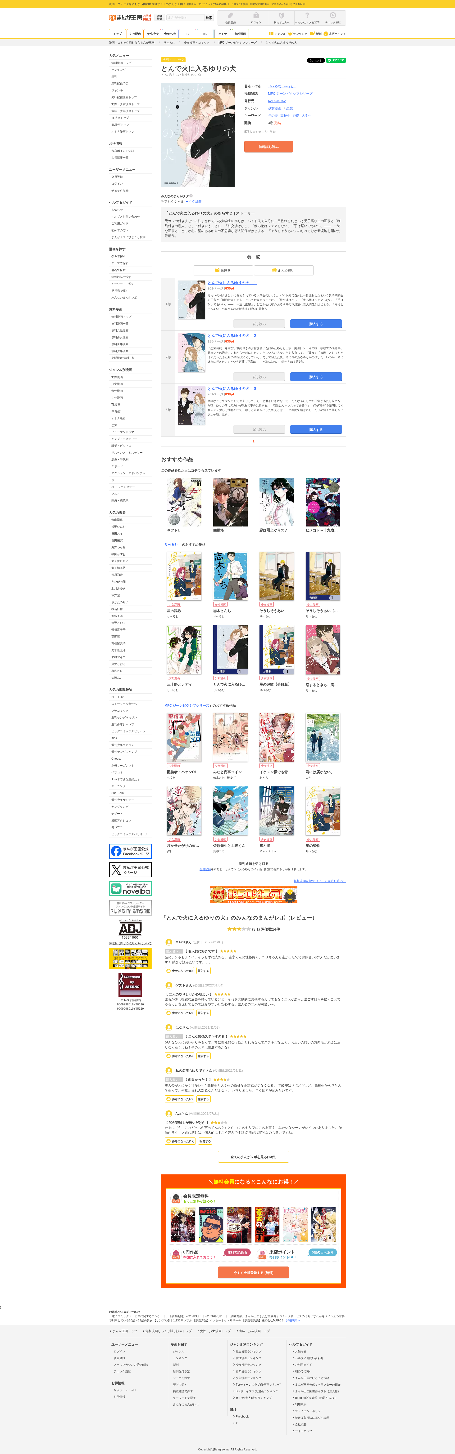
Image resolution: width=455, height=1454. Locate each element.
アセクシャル (174, 201)
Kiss (114, 738)
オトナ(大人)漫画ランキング (254, 1398)
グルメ (115, 493)
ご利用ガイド (119, 223)
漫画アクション (121, 820)
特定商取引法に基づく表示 (312, 1417)
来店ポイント (337, 34)
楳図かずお (118, 554)
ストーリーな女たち (124, 703)
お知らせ (117, 209)
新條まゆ (117, 616)
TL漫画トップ (120, 118)
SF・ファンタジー (123, 487)
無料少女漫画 (119, 337)
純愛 (296, 115)
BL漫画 (116, 411)
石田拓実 (117, 540)
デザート (117, 813)
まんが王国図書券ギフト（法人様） (318, 1391)
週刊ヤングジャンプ (124, 752)
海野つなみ (118, 547)
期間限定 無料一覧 (123, 358)
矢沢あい (117, 677)
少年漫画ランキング (248, 1378)
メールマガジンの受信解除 (131, 1364)
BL (205, 34)
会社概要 (300, 1424)
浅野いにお (118, 526)
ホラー (115, 480)
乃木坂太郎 (118, 650)
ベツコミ (117, 772)
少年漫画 (117, 397)
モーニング (118, 786)
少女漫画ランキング (248, 1364)
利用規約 (300, 1404)
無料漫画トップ (121, 63)
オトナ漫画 (118, 418)
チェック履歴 (119, 190)
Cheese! (116, 758)
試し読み (259, 324)
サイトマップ (303, 1431)
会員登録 (117, 176)
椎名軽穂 (117, 609)
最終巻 (226, 270)
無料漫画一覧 (119, 323)
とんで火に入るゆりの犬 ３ (232, 389)
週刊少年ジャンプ (122, 724)
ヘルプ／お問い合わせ (125, 216)
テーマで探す (119, 263)
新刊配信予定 (119, 83)
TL (187, 34)
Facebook (242, 1416)
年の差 (273, 115)
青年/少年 (170, 34)
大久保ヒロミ (119, 561)
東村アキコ (118, 657)
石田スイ (117, 533)
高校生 (285, 115)
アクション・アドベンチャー (129, 473)
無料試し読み (269, 147)
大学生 (307, 115)
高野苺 (115, 636)
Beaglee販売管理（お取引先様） (316, 1398)
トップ (117, 34)
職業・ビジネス (121, 445)
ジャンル (280, 34)
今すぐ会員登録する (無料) (253, 1273)
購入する (316, 324)
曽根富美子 (118, 629)
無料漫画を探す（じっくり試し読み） (320, 881)
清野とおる (118, 622)
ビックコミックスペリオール (129, 834)
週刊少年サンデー (122, 800)
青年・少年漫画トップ (125, 111)
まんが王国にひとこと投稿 (128, 237)
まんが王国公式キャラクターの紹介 (318, 1384)
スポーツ (117, 466)
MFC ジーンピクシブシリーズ (186, 705)
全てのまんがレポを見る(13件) (254, 1157)
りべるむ (282, 86)
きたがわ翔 (118, 581)
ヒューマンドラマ (122, 432)
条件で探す (118, 256)
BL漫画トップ (120, 124)
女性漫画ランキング (248, 1358)
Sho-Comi (117, 793)
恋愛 (114, 425)
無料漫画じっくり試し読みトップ (169, 1331)
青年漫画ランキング (248, 1371)
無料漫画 (240, 34)
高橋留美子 (118, 643)
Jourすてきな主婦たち (125, 779)
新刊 (319, 34)
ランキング (300, 34)
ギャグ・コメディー (124, 439)
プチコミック (119, 710)
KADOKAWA (277, 101)
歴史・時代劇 (119, 459)
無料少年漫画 (119, 351)
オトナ (222, 34)
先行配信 (135, 34)
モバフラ (117, 827)
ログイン (117, 183)
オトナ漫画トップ (122, 131)
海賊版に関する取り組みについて (130, 943)
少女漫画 (117, 384)
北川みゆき (118, 588)
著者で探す (118, 270)
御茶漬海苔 (118, 568)
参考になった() (182, 970)
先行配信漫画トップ (124, 97)
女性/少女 (153, 34)
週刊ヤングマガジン (124, 717)
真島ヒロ (117, 671)
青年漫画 (117, 390)
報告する (203, 970)
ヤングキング (119, 806)
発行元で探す (119, 290)
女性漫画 (117, 377)
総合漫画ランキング (248, 1351)
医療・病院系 (119, 500)
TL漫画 (115, 404)
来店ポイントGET (122, 150)
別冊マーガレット (122, 765)
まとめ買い (286, 270)
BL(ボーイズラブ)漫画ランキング (257, 1391)
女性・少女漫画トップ (125, 104)
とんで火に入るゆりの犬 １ (232, 283)
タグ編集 (195, 201)
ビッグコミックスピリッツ (128, 731)
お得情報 (119, 1396)
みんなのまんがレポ (124, 297)
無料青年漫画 (119, 344)
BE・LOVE (118, 697)
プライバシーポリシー (309, 1411)
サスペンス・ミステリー (127, 452)
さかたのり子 (119, 602)
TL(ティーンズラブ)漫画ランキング (258, 1384)
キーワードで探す (122, 283)
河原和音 (117, 574)
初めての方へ (119, 230)
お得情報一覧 (119, 157)
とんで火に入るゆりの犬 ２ (232, 336)
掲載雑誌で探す (121, 277)
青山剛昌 (117, 520)
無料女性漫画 (119, 330)
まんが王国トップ (125, 1331)
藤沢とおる (118, 664)
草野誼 (115, 595)
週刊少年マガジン (122, 745)
